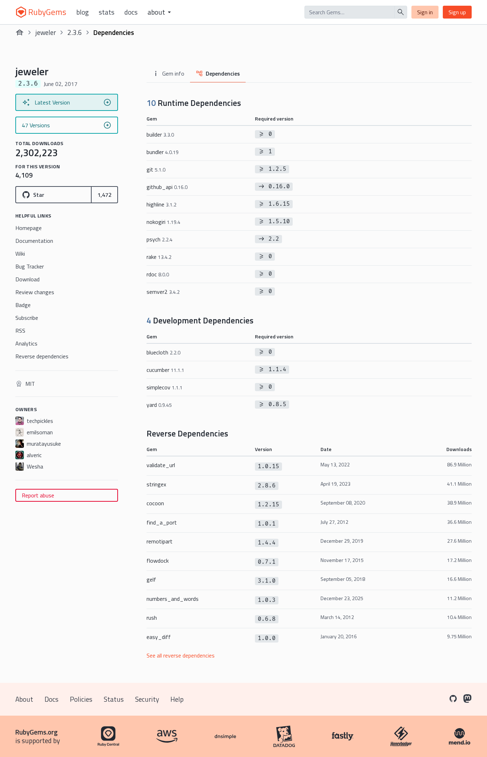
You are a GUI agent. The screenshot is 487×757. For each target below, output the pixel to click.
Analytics (26, 343)
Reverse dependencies (41, 356)
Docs (131, 12)
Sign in (425, 12)
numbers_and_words (173, 598)
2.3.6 (74, 32)
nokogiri (163, 222)
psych (160, 239)
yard (159, 404)
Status (114, 699)
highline (161, 204)
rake (159, 256)
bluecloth (163, 352)
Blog (82, 12)
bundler (163, 152)
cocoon (155, 503)
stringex (156, 484)
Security (147, 699)
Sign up (457, 12)
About (24, 699)
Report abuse (38, 495)
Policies (81, 699)
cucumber (165, 369)
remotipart (160, 541)
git (156, 169)
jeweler (45, 32)
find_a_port (162, 522)
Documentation (34, 240)
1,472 (104, 194)
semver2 (163, 291)
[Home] (19, 32)
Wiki (20, 253)
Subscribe (26, 317)
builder (160, 134)
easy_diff (159, 637)
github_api (167, 187)
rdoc (158, 274)
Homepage (28, 228)
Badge (23, 305)
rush (152, 617)
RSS (20, 330)
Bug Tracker (29, 266)
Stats (106, 12)
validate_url (161, 465)
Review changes (34, 292)
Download (27, 279)
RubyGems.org (36, 732)
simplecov (165, 387)
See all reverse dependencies (181, 655)
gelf (151, 579)
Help (177, 699)
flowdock (158, 560)
